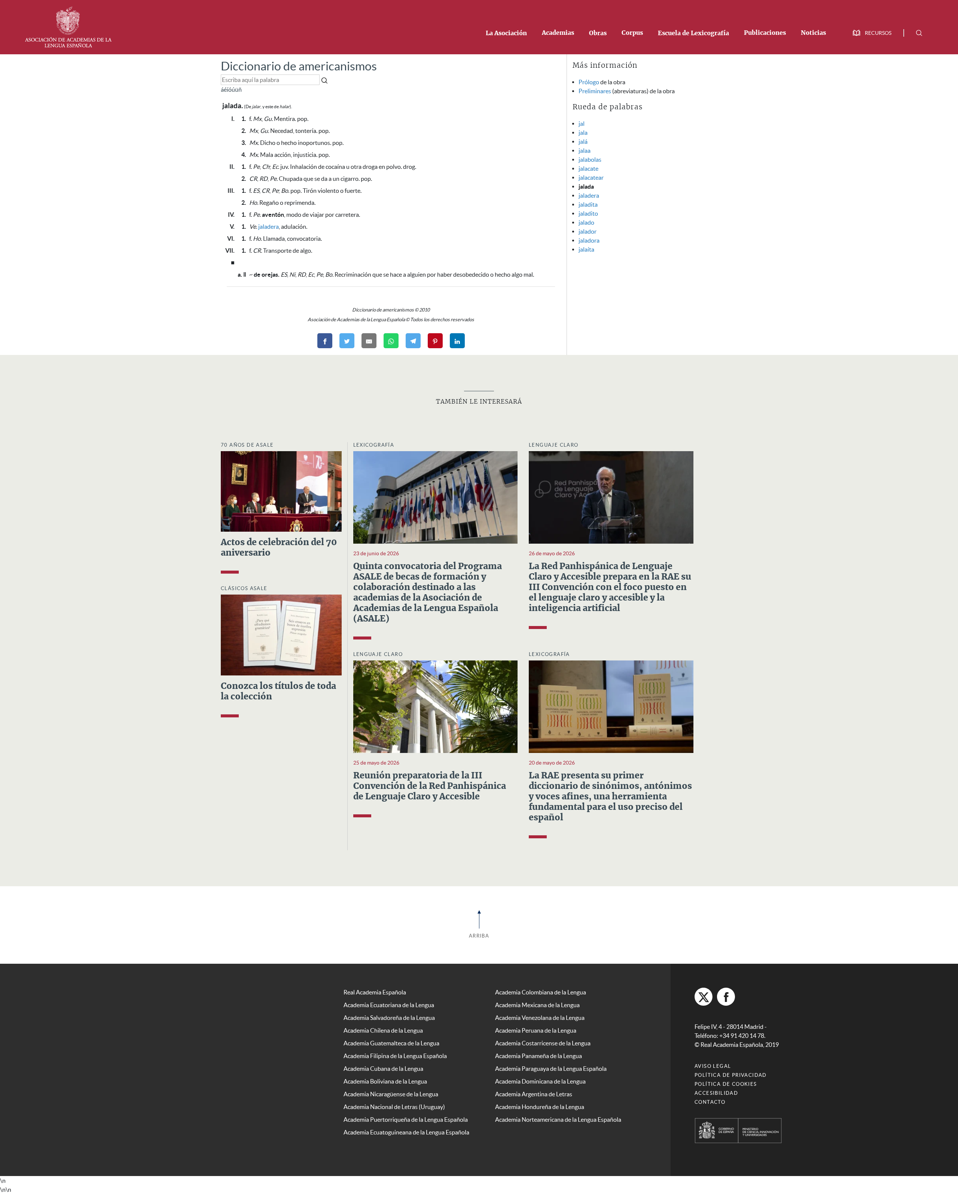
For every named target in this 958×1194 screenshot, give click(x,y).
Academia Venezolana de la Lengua (540, 1017)
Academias (558, 33)
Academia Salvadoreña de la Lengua (389, 1017)
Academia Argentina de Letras (533, 1094)
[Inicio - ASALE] (68, 26)
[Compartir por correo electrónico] (368, 340)
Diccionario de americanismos (299, 66)
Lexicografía (373, 445)
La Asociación (506, 33)
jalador (588, 231)
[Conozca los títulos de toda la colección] (281, 634)
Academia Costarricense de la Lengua (543, 1043)
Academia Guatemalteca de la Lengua (391, 1043)
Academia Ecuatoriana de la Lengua (389, 1005)
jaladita (588, 204)
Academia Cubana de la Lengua (383, 1068)
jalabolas (590, 159)
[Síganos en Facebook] (726, 997)
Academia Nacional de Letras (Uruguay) (394, 1106)
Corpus (632, 33)
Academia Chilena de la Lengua (383, 1030)
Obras (598, 33)
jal (582, 123)
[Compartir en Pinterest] (435, 340)
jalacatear (591, 177)
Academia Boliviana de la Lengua (385, 1081)
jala (583, 132)
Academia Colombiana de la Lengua (540, 992)
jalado (586, 222)
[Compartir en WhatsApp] (391, 340)
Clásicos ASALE (244, 588)
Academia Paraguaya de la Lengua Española (551, 1068)
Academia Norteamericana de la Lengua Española (558, 1119)
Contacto (710, 1102)
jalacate (588, 168)
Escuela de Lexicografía (693, 33)
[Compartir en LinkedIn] (457, 340)
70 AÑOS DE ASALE (247, 445)
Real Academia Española (375, 992)
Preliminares (595, 91)
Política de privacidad (731, 1075)
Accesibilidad (716, 1093)
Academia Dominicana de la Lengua (540, 1081)
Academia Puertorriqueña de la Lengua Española (406, 1119)
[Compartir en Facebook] (324, 340)
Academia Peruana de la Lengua (535, 1030)
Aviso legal (713, 1066)
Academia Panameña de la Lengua (538, 1055)
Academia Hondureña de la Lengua (539, 1106)
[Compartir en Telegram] (413, 340)
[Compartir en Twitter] (346, 340)
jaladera (268, 226)
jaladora (589, 240)
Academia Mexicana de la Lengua (537, 1005)
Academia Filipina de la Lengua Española (395, 1055)
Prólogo (589, 82)
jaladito (588, 213)
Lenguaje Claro (554, 445)
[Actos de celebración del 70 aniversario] (281, 490)
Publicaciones (765, 33)
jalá (583, 141)
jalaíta (586, 249)
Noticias (813, 33)
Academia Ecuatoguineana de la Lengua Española (406, 1132)
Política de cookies (726, 1084)
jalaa (585, 150)
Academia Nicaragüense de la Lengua (391, 1094)
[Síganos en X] (704, 997)
